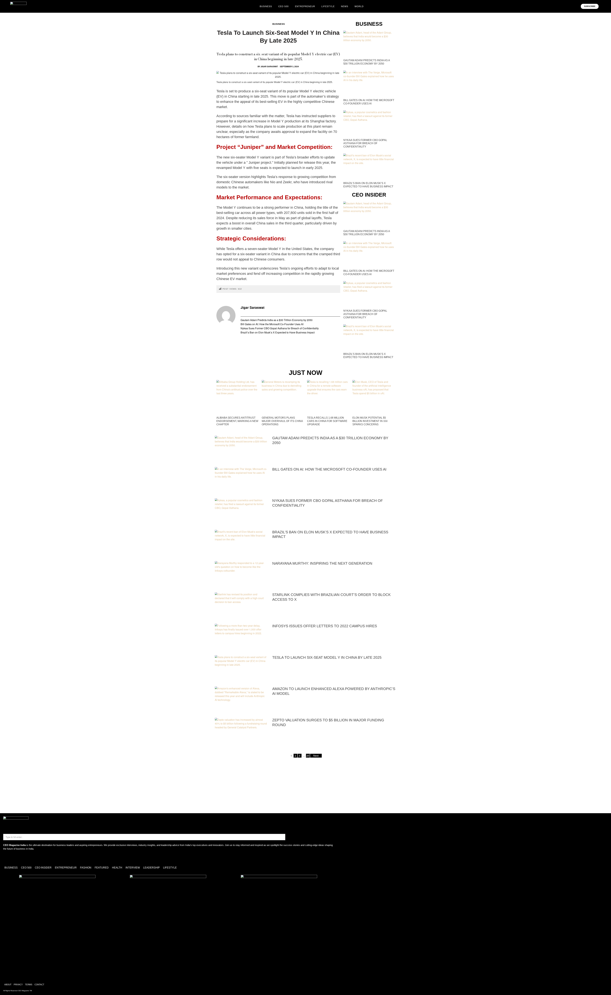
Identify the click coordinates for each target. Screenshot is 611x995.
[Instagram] (7, 858)
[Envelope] (16, 858)
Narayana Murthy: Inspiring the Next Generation (322, 563)
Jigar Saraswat (269, 66)
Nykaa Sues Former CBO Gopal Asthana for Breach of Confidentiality (280, 328)
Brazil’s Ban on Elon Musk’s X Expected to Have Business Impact (278, 332)
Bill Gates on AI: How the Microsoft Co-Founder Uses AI (272, 324)
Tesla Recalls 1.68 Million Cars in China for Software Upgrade (327, 421)
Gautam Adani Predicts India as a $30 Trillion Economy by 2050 (277, 320)
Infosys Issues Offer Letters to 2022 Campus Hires (324, 626)
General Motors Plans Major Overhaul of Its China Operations (282, 421)
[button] (603, 6)
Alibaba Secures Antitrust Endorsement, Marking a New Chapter (237, 421)
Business (278, 24)
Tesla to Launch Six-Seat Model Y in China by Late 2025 (327, 657)
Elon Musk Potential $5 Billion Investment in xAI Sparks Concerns (369, 421)
